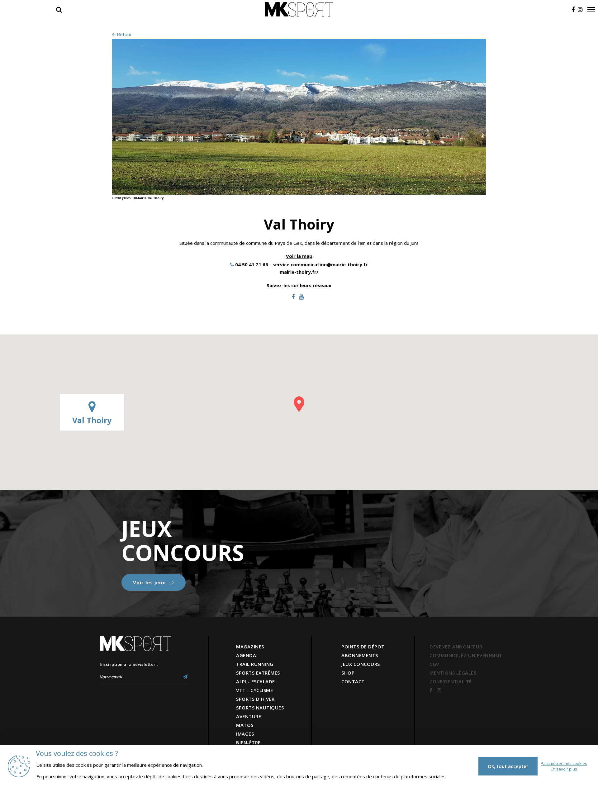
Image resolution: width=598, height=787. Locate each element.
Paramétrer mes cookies (564, 763)
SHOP (347, 673)
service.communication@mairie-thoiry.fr (320, 264)
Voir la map (299, 256)
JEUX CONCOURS (360, 664)
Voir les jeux (150, 582)
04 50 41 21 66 (251, 264)
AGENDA (246, 655)
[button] (299, 404)
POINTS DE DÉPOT (363, 646)
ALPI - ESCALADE (255, 681)
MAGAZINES (250, 646)
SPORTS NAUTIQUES (260, 707)
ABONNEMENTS (359, 655)
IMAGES (245, 734)
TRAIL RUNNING (254, 664)
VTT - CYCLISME (254, 690)
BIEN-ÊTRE (248, 742)
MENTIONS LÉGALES (453, 673)
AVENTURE (248, 716)
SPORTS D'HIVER (255, 699)
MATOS (245, 725)
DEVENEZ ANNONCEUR (456, 646)
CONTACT (353, 681)
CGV (434, 664)
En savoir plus (564, 769)
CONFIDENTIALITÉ (451, 681)
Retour (124, 34)
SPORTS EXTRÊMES (258, 673)
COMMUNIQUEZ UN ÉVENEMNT (466, 655)
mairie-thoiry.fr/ (299, 272)
